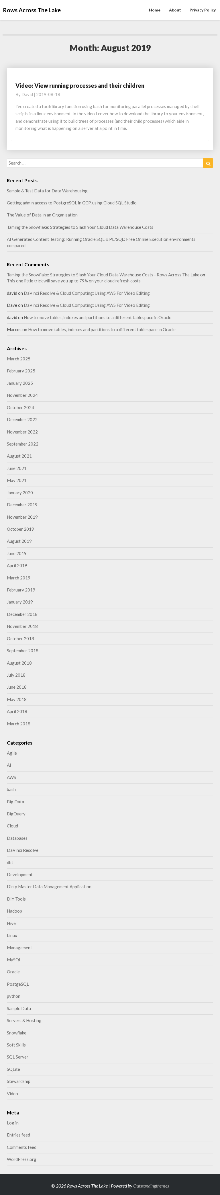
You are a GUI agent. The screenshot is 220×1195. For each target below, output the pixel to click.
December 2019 (22, 504)
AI (9, 765)
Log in (13, 1122)
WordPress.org (21, 1159)
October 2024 (20, 407)
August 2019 (19, 541)
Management (19, 947)
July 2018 (16, 674)
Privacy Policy (203, 9)
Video (12, 1093)
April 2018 (17, 711)
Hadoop (14, 910)
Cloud (12, 825)
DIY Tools (16, 898)
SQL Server (17, 1056)
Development (20, 874)
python (13, 996)
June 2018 (17, 687)
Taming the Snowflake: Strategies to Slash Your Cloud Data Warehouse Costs (80, 227)
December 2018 (22, 614)
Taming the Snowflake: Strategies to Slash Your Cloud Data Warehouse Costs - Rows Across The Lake (103, 274)
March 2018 (18, 723)
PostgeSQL (18, 984)
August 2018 (19, 662)
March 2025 (18, 358)
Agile (12, 752)
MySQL (14, 959)
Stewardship (18, 1081)
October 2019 (20, 529)
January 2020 (20, 492)
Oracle (13, 971)
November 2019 (22, 517)
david (27, 94)
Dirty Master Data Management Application (49, 886)
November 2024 (22, 395)
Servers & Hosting (24, 1020)
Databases (17, 838)
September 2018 (22, 650)
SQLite (13, 1069)
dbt (10, 862)
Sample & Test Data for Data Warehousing (47, 190)
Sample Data (19, 1008)
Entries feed (18, 1134)
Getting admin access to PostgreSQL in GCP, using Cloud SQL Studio (72, 202)
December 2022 (22, 419)
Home (154, 9)
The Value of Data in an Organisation (42, 214)
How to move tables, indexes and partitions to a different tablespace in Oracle (97, 317)
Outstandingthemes (151, 1185)
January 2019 (20, 601)
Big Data (15, 801)
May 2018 (17, 699)
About (175, 9)
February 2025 (21, 370)
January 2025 (20, 383)
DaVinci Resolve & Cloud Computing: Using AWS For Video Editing (87, 293)
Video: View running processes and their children (79, 85)
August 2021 (19, 455)
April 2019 (17, 565)
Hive (11, 923)
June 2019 (17, 553)
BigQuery (16, 813)
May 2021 (17, 480)
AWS (11, 777)
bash (11, 789)
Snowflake (16, 1032)
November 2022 (22, 431)
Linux (12, 935)
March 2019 (18, 577)
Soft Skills (16, 1044)
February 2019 (21, 589)
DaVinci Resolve (22, 850)
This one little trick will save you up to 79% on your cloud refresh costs (74, 280)
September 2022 (22, 443)
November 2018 (22, 626)
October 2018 (20, 638)
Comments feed (21, 1147)
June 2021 (17, 468)
